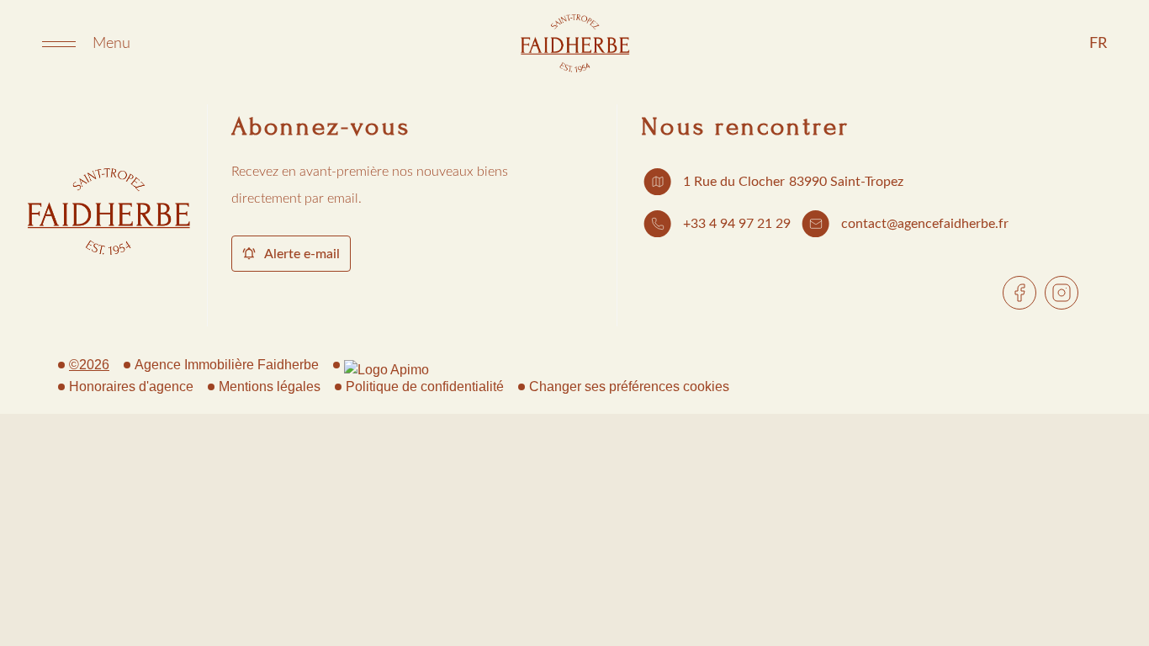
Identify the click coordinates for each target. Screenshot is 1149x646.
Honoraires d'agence (131, 386)
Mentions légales (269, 386)
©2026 (89, 364)
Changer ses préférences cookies (629, 386)
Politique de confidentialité (425, 386)
